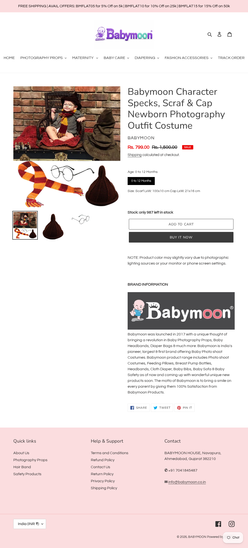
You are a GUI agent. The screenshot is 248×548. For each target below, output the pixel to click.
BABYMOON (197, 537)
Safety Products (27, 474)
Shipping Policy (104, 488)
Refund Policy (103, 460)
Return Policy (102, 474)
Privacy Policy (103, 481)
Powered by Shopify (221, 537)
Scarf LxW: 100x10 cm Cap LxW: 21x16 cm (132, 201)
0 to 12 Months (141, 180)
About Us (21, 453)
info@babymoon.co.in (187, 482)
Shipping (135, 155)
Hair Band (22, 467)
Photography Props (30, 460)
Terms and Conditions (109, 453)
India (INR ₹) (28, 524)
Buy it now (181, 237)
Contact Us (100, 467)
